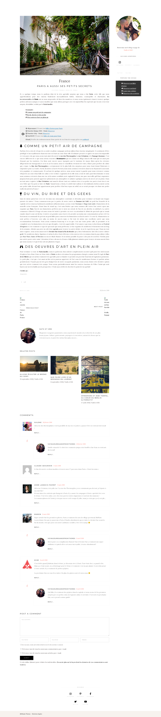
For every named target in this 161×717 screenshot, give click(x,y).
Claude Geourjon (43, 466)
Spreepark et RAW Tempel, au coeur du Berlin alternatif (95, 398)
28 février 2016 (104, 290)
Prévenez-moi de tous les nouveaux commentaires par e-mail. (44, 649)
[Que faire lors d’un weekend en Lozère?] (64, 365)
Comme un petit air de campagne (39, 112)
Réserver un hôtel (129, 88)
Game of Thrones (37, 237)
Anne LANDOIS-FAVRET (45, 485)
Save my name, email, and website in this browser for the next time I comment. (42, 644)
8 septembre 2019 (57, 382)
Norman (78, 204)
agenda (56, 229)
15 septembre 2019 (26, 379)
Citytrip (55, 90)
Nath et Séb (24, 290)
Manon (37, 514)
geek (22, 234)
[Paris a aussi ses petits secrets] (28, 335)
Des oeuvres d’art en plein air (37, 117)
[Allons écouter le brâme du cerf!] (34, 364)
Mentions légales (37, 714)
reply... (37, 433)
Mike (36, 560)
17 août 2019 (85, 403)
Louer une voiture (129, 91)
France (64, 81)
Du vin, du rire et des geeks (36, 115)
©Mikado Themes (25, 714)
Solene (38, 422)
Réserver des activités (131, 93)
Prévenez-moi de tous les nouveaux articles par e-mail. (41, 653)
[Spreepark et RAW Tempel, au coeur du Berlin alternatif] (95, 374)
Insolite (69, 90)
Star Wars (26, 237)
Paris (75, 90)
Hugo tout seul (89, 204)
